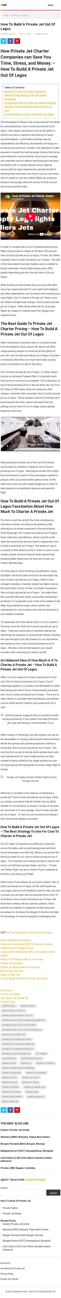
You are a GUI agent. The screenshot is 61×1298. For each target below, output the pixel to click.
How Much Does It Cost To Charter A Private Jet (23, 1020)
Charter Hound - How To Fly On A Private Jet (33, 1292)
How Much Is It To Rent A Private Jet (18, 1044)
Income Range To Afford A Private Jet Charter (24, 978)
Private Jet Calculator (12, 963)
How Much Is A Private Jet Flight (16, 1039)
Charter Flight (8, 1006)
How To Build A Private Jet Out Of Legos (31, 932)
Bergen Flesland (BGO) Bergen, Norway (23, 1143)
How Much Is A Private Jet (14, 998)
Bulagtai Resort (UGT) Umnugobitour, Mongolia (27, 1150)
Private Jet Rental (20, 15)
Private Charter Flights (31, 1059)
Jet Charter (41, 1054)
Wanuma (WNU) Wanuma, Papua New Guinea (25, 1137)
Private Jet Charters (11, 1073)
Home (6, 15)
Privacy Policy (8, 1001)
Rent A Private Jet (10, 1102)
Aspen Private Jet (10, 974)
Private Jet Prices (30, 1082)
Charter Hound (8, 34)
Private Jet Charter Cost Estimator (18, 1068)
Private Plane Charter (12, 1097)
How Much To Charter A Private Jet (17, 1049)
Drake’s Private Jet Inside (15, 1130)
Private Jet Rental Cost (34, 1087)
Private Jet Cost (9, 1078)
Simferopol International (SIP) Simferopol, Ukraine (26, 944)
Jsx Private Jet (9, 1059)
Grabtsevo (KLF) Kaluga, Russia (17, 948)
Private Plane (32, 1092)
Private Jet (26, 1063)
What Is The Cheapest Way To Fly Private (22, 959)
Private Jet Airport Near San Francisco (20, 967)
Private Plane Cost (35, 1097)
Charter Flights (28, 1006)
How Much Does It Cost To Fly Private (18, 1025)
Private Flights (9, 1063)
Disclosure (6, 990)
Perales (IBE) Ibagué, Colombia (18, 1168)
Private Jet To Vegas (11, 1092)
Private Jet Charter (10, 994)
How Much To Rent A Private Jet (16, 1054)
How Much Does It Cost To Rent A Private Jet (22, 1030)
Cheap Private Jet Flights (13, 1011)
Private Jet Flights (30, 1078)
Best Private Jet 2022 (12, 971)
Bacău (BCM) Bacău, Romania (16, 940)
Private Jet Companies (36, 1073)
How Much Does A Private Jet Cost (17, 1016)
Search (4, 1187)
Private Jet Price (9, 1082)
